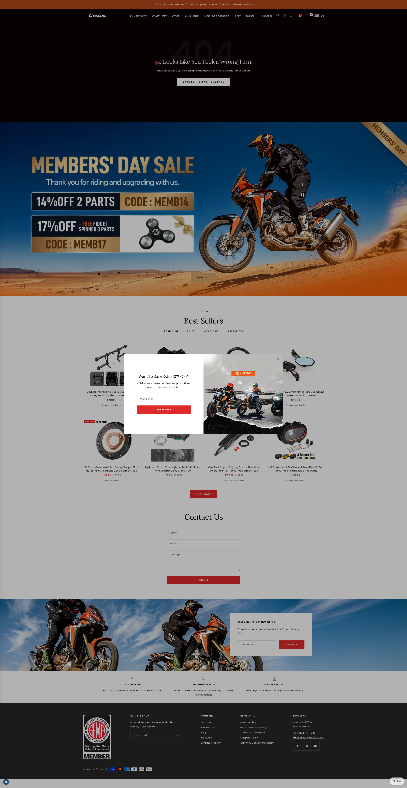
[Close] (278, 359)
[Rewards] (6, 782)
